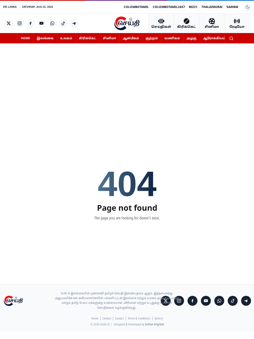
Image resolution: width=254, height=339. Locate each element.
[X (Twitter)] (8, 23)
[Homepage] (127, 23)
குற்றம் (152, 38)
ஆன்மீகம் (131, 38)
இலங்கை (45, 38)
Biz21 (193, 7)
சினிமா (109, 38)
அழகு (191, 38)
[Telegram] (74, 23)
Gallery (158, 318)
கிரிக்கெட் (87, 38)
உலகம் (66, 38)
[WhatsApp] (52, 23)
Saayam (232, 7)
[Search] (231, 38)
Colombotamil (136, 7)
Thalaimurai (211, 7)
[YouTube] (41, 23)
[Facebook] (30, 23)
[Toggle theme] (247, 7)
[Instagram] (19, 23)
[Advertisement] (127, 84)
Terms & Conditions (139, 318)
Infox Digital (154, 324)
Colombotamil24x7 (169, 7)
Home (25, 38)
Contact (106, 318)
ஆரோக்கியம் (214, 38)
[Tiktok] (63, 23)
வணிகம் (172, 38)
